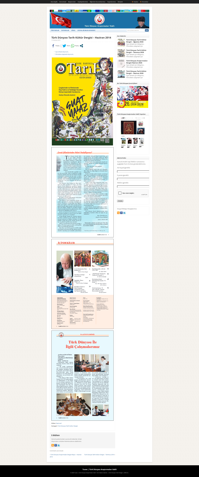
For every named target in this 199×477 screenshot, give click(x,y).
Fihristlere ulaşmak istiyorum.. (64, 54)
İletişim (120, 2)
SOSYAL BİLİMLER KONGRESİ (86, 30)
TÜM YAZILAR (55, 30)
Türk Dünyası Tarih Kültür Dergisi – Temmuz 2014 (99, 455)
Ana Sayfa (54, 2)
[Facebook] (55, 445)
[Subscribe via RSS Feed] (52, 445)
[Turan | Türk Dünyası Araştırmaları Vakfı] (99, 28)
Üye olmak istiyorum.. (62, 52)
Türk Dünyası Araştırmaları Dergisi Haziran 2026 (137, 62)
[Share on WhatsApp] (75, 46)
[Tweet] (66, 46)
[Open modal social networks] (81, 46)
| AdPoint (125, 472)
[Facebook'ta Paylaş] (55, 46)
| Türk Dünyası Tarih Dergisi (115, 472)
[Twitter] (58, 445)
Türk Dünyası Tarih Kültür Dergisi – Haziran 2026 (136, 72)
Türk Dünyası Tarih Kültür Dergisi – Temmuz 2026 (136, 51)
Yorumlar (145, 2)
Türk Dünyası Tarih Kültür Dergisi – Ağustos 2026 (136, 41)
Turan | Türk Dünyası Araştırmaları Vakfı (100, 469)
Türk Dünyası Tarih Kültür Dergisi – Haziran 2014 (81, 37)
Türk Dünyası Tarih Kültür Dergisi (68, 426)
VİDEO (73, 30)
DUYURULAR (65, 30)
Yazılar (136, 2)
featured (58, 423)
